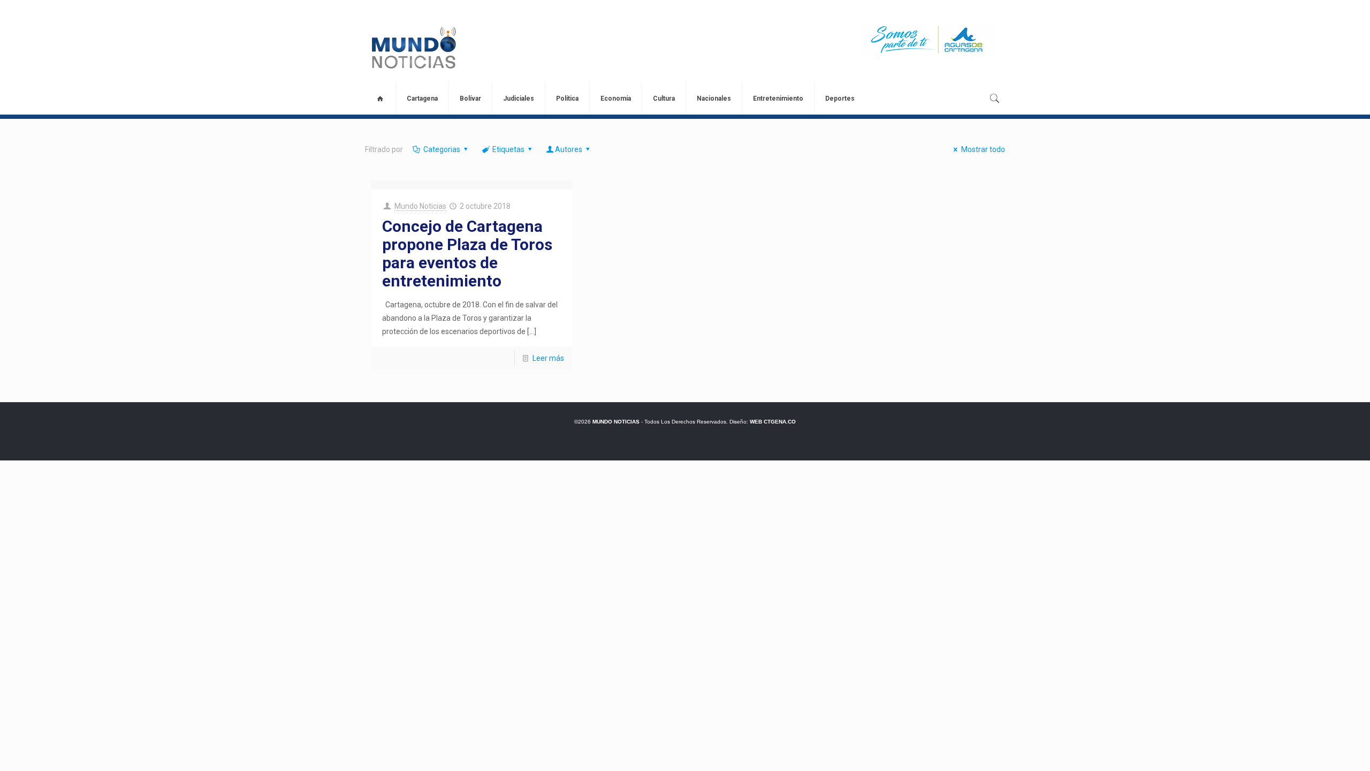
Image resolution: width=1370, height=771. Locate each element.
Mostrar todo (983, 149)
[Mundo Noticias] (413, 47)
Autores (568, 149)
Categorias (441, 149)
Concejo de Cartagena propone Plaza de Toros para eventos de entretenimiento (467, 253)
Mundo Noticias (420, 206)
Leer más (548, 358)
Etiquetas (508, 149)
